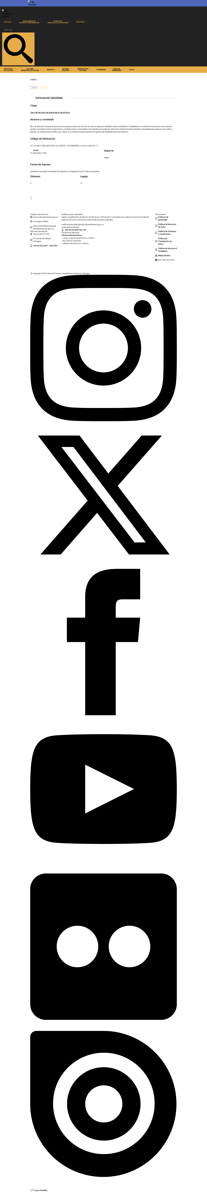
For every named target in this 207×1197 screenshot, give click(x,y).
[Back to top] (31, 198)
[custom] (103, 1029)
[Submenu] (13, 22)
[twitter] (103, 567)
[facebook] (103, 714)
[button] (18, 49)
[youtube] (103, 861)
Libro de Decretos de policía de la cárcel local (50, 112)
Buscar (5, 26)
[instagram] (103, 420)
